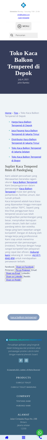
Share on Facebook (25, 267)
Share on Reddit (13, 280)
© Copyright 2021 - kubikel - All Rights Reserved (23, 370)
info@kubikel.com (23, 15)
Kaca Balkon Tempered (25, 182)
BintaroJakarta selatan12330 (23, 424)
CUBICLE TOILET (23, 382)
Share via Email (13, 273)
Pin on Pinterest (23, 270)
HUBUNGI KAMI (23, 406)
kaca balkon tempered (23, 317)
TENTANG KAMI (23, 401)
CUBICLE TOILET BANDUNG (23, 387)
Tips (16, 112)
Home (8, 112)
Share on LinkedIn (14, 277)
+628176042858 (23, 18)
